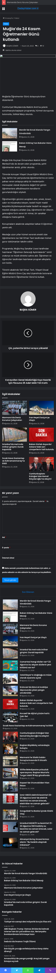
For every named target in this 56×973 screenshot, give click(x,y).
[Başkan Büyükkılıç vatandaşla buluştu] (10, 749)
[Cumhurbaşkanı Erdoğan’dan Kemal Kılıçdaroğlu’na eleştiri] (41, 464)
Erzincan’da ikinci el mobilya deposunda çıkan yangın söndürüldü (34, 690)
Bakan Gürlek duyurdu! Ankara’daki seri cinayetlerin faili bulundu (41, 447)
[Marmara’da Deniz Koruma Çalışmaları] (14, 408)
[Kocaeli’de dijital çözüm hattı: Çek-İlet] (10, 717)
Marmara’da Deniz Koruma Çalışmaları (22, 2)
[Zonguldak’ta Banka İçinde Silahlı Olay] (10, 815)
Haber (16, 18)
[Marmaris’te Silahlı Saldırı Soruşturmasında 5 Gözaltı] (10, 761)
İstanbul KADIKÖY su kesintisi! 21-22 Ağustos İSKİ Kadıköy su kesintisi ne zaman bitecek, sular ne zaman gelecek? (36, 827)
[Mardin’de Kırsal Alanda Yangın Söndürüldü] (9, 133)
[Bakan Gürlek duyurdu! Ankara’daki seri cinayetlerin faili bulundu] (41, 435)
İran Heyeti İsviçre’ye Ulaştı (39, 419)
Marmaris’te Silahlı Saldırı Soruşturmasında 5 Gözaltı (33, 759)
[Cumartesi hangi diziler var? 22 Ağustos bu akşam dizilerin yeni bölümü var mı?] (10, 665)
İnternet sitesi (8, 558)
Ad (4, 537)
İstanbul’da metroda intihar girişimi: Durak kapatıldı (13, 447)
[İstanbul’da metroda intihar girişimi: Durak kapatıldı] (14, 435)
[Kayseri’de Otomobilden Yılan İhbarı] (10, 786)
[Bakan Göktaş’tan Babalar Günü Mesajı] (9, 146)
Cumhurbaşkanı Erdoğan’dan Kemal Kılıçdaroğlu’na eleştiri (40, 476)
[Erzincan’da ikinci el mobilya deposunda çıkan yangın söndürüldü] (10, 691)
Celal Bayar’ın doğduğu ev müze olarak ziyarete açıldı (36, 676)
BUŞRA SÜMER (12, 46)
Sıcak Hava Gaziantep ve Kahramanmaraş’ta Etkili (13, 461)
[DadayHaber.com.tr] (28, 8)
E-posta (6, 547)
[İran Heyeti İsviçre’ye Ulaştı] (41, 408)
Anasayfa (8, 18)
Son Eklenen (28, 592)
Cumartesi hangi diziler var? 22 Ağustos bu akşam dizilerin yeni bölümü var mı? (35, 664)
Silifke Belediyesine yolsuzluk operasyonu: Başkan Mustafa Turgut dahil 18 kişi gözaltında (35, 772)
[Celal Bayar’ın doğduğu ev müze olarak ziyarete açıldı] (10, 679)
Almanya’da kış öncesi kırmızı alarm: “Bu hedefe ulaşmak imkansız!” (34, 842)
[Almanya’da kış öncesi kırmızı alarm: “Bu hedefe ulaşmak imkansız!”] (10, 843)
